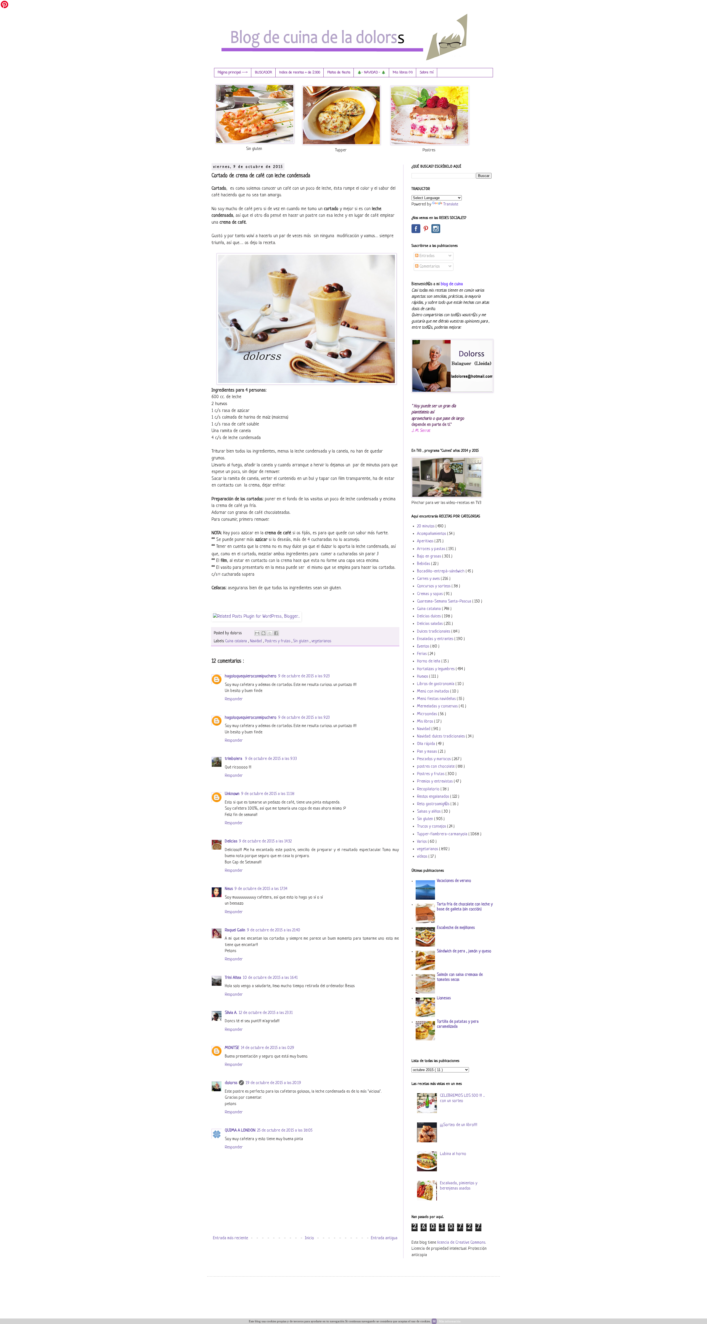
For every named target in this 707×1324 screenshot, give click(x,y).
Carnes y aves (429, 579)
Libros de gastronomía (436, 684)
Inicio (309, 1238)
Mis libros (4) (403, 72)
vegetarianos (321, 641)
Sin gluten (301, 641)
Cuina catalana (236, 641)
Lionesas (444, 998)
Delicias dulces (429, 616)
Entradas (426, 256)
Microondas (427, 714)
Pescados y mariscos (434, 759)
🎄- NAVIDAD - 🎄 (371, 72)
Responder (234, 699)
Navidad (256, 641)
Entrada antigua (384, 1238)
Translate (450, 204)
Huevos (423, 676)
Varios (422, 841)
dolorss (231, 1083)
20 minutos (426, 526)
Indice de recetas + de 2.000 (299, 72)
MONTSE (232, 1048)
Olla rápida (426, 744)
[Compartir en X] (270, 633)
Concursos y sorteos (434, 586)
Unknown (232, 794)
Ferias (422, 654)
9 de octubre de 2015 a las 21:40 (273, 930)
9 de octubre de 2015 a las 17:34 (260, 889)
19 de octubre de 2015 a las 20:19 (273, 1083)
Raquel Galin (235, 930)
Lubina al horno (453, 1154)
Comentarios (429, 266)
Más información (450, 1321)
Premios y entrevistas (435, 781)
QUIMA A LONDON (240, 1130)
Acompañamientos (432, 534)
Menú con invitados (433, 691)
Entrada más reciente (230, 1238)
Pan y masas (427, 751)
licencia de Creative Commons (461, 1242)
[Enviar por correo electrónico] (257, 633)
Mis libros (425, 721)
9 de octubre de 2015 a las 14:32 (265, 841)
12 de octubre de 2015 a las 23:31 (266, 1013)
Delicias (231, 841)
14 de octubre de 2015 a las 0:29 (267, 1048)
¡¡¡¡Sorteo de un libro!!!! (458, 1125)
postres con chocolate (436, 766)
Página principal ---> (233, 72)
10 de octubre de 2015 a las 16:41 (270, 978)
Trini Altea (233, 978)
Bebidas (424, 564)
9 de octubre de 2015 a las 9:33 (271, 759)
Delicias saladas (430, 624)
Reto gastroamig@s (433, 804)
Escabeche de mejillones (456, 928)
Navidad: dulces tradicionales (441, 736)
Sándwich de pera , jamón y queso (464, 951)
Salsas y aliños (429, 811)
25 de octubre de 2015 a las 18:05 (284, 1130)
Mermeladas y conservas (438, 706)
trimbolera (234, 759)
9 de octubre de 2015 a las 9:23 (304, 676)
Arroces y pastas (431, 549)
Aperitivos (425, 541)
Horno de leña (429, 661)
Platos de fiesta (338, 72)
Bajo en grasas (429, 556)
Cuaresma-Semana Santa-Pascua (444, 601)
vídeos (422, 856)
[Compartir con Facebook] (276, 633)
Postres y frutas (278, 641)
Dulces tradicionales (434, 631)
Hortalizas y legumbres (436, 669)
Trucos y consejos (432, 826)
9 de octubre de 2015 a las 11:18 (267, 794)
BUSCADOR (263, 72)
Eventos (423, 646)
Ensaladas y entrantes (435, 639)
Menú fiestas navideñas (437, 699)
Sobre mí (427, 72)
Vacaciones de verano (454, 881)
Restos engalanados (433, 796)
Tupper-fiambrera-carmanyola (442, 834)
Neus (229, 889)
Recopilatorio (428, 789)
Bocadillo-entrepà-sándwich (441, 571)
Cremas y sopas (430, 594)
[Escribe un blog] (263, 633)
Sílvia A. (231, 1013)
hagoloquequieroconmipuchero (250, 676)
